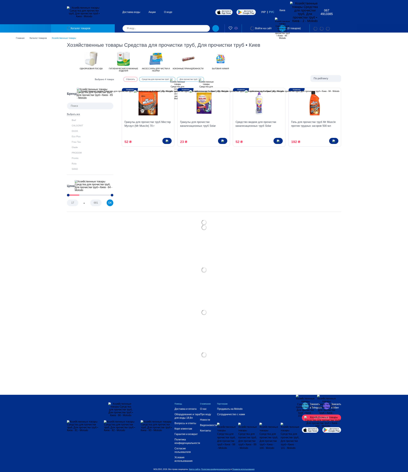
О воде (168, 12)
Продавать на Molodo (230, 409)
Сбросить (130, 79)
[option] (91, 60)
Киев (282, 10)
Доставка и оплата (186, 409)
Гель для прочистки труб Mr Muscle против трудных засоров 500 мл (313, 123)
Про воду (205, 414)
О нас (203, 409)
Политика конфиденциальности (187, 441)
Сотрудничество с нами (231, 414)
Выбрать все (73, 114)
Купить (167, 141)
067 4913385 (327, 12)
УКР (263, 12)
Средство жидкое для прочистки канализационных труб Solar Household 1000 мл (256, 124)
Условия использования (184, 459)
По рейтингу (321, 78)
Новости (205, 419)
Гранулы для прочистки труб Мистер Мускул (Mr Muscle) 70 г (147, 123)
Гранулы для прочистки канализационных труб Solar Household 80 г (198, 124)
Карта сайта (194, 469)
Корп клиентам (183, 428)
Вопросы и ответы (185, 423)
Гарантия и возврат (186, 434)
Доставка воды (131, 12)
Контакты (205, 430)
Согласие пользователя (183, 450)
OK (110, 202)
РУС (271, 12)
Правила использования (243, 469)
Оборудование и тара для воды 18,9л (187, 416)
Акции (152, 12)
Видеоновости (208, 425)
